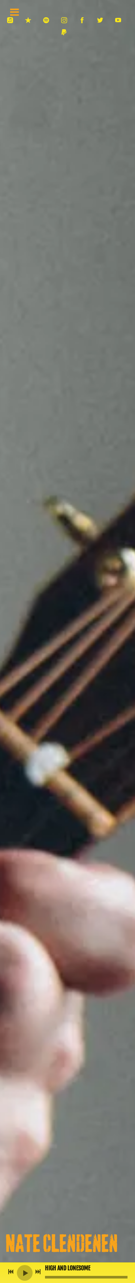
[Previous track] (11, 1271)
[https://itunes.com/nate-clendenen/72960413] (28, 20)
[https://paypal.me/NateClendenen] (64, 32)
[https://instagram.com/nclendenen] (64, 20)
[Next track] (37, 1271)
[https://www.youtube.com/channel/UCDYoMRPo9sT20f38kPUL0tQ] (118, 20)
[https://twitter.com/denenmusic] (100, 20)
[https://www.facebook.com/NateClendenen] (82, 20)
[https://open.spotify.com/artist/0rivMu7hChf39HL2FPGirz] (46, 20)
